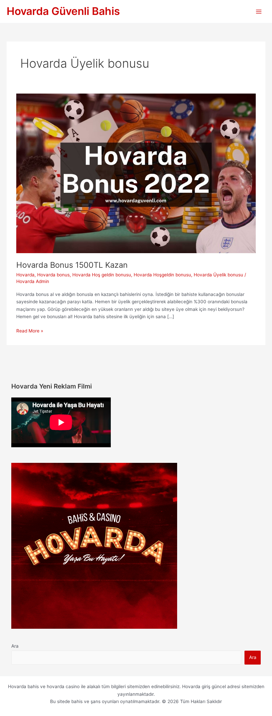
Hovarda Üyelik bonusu (218, 274)
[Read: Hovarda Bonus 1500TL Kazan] (135, 173)
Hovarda (25, 274)
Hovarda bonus (53, 274)
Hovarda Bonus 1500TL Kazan (72, 265)
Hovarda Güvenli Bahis (63, 11)
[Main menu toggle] (259, 11)
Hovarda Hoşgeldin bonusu (162, 274)
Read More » (29, 331)
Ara (15, 646)
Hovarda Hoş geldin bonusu (101, 274)
